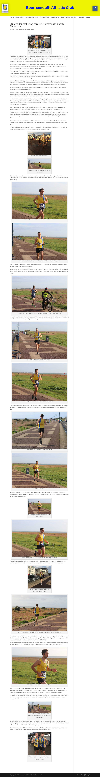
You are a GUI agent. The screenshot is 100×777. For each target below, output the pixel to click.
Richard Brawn (15, 29)
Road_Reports (30, 29)
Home (12, 17)
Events (73, 17)
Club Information (84, 17)
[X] (81, 775)
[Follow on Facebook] (95, 8)
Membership (19, 17)
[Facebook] (78, 775)
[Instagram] (85, 775)
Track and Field (44, 17)
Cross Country (65, 17)
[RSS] (89, 775)
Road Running (55, 17)
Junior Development (31, 17)
